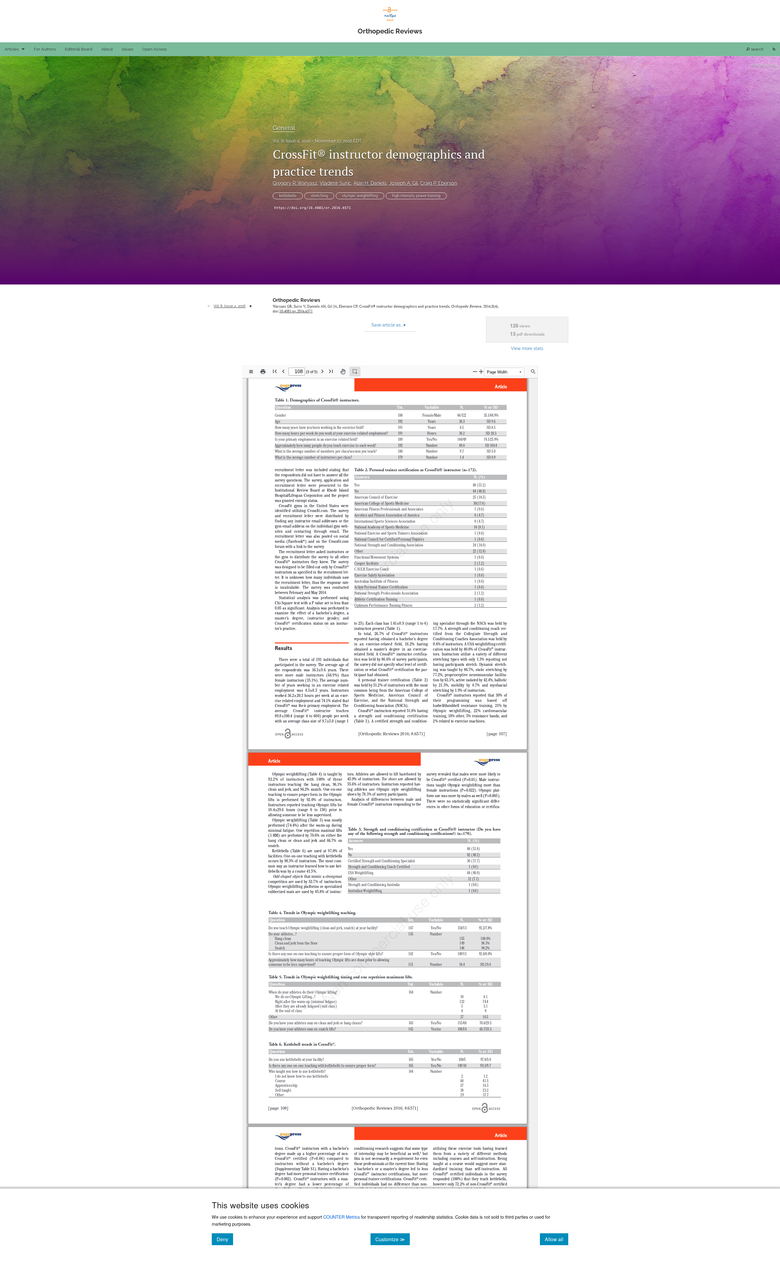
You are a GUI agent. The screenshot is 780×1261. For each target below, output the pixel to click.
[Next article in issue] (251, 306)
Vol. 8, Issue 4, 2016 (292, 141)
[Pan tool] (342, 371)
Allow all (556, 1239)
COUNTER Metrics (341, 1216)
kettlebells (287, 196)
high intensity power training (416, 196)
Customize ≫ (392, 1239)
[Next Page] (322, 371)
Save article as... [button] (388, 325)
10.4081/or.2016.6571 (296, 311)
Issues (127, 49)
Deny (225, 1239)
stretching (319, 196)
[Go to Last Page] (331, 371)
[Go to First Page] (274, 371)
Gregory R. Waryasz (295, 183)
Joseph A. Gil (403, 183)
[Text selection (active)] (354, 371)
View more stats (527, 348)
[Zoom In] (481, 371)
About (107, 49)
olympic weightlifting (360, 196)
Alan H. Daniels (370, 183)
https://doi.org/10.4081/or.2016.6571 (312, 208)
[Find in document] (533, 371)
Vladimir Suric (335, 183)
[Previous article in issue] (208, 306)
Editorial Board (78, 49)
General (284, 128)
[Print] (262, 371)
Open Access (154, 49)
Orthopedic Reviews (296, 300)
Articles (12, 49)
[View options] (251, 371)
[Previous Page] (283, 371)
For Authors (45, 49)
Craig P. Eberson (438, 183)
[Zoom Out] (475, 371)
